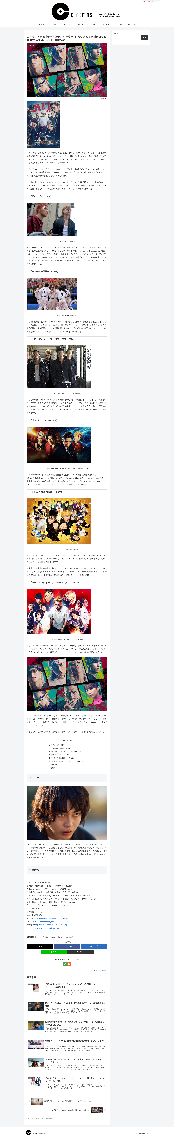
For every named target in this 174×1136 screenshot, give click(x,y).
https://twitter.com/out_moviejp (45, 922)
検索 (116, 33)
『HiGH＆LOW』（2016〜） (61, 755)
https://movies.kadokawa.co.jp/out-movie (52, 918)
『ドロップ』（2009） (59, 745)
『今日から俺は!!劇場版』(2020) (62, 758)
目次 (64, 740)
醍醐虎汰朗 (70, 937)
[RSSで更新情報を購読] (69, 964)
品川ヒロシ (61, 937)
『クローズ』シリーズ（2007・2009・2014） (67, 751)
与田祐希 (45, 937)
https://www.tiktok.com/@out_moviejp (47, 928)
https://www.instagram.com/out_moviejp (51, 925)
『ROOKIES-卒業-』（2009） (61, 748)
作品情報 (52, 768)
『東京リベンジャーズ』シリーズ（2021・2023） (69, 761)
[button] (80, 952)
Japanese (149, 1)
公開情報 (31, 937)
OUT (39, 937)
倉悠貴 (53, 937)
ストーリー (53, 764)
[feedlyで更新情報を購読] (65, 964)
